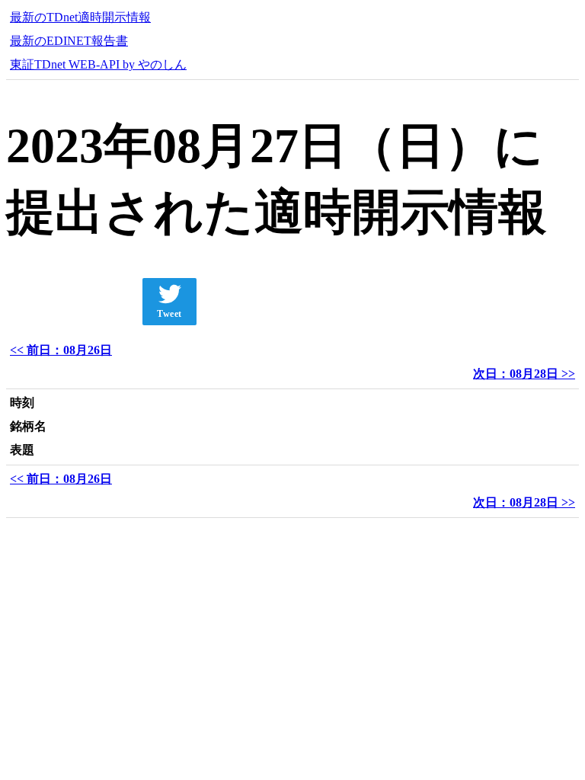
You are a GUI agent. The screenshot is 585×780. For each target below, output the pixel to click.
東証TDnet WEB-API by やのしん (98, 64)
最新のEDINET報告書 (69, 40)
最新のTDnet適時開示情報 (80, 17)
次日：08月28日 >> (524, 373)
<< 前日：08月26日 (61, 350)
